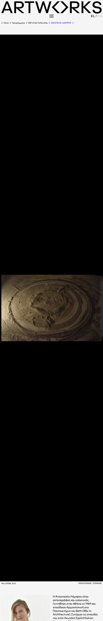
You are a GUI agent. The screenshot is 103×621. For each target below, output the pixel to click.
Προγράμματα (18, 23)
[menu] (51, 16)
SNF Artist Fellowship (38, 23)
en (99, 16)
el (93, 16)
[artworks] (51, 13)
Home (6, 23)
